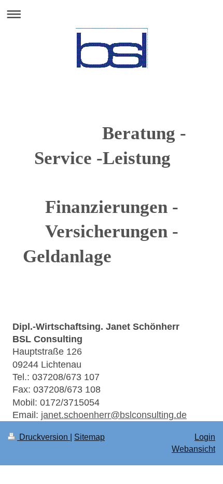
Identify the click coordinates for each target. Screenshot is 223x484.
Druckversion (43, 437)
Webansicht (193, 449)
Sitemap (89, 437)
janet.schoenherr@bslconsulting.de (114, 415)
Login (204, 437)
